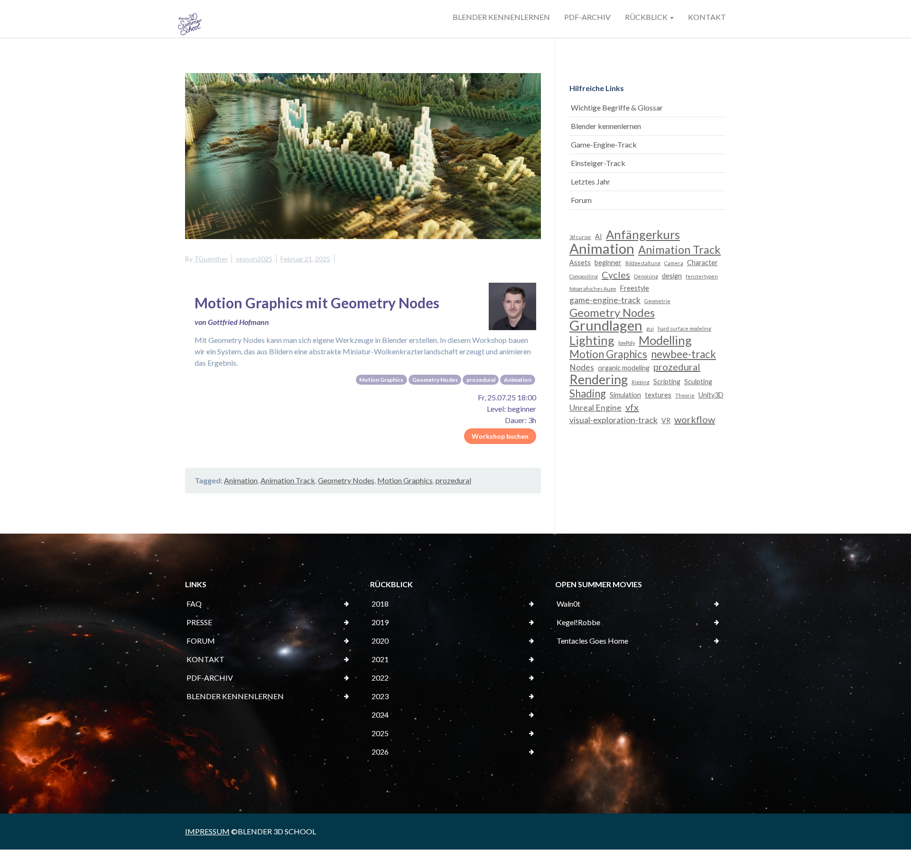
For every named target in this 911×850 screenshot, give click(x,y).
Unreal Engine (595, 408)
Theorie (685, 395)
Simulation (625, 395)
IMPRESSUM (207, 831)
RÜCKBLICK (647, 16)
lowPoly (626, 343)
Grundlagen (605, 325)
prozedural (453, 480)
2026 (380, 751)
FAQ (194, 603)
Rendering (598, 379)
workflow (694, 419)
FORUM (200, 640)
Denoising (646, 276)
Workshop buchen (500, 436)
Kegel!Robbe (578, 622)
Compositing (583, 276)
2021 (380, 659)
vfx (632, 407)
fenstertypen (702, 276)
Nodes (581, 367)
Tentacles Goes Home (592, 640)
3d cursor (580, 237)
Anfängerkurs (643, 234)
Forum (581, 199)
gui (650, 328)
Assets (580, 263)
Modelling (665, 340)
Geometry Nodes (346, 480)
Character (702, 263)
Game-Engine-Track (604, 144)
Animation (241, 480)
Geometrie (657, 301)
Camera (673, 263)
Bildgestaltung (642, 263)
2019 (380, 622)
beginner (608, 263)
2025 (380, 733)
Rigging (641, 382)
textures (658, 395)
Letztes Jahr (590, 181)
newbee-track (683, 354)
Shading (587, 393)
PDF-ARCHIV (587, 16)
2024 (380, 714)
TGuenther (211, 259)
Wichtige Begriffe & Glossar (617, 107)
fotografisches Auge (592, 289)
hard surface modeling (684, 328)
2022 (380, 677)
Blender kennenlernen (606, 125)
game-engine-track (605, 300)
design (672, 276)
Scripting (666, 382)
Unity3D (711, 395)
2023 (380, 696)
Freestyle (634, 288)
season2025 (254, 259)
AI (598, 236)
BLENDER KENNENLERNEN (501, 16)
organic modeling (624, 368)
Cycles (616, 274)
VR (665, 420)
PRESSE (199, 622)
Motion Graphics (405, 480)
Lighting (591, 340)
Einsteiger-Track (598, 162)
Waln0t (568, 603)
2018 (380, 603)
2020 (380, 640)
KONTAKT (707, 16)
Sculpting (698, 382)
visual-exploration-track (613, 420)
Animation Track (287, 480)
